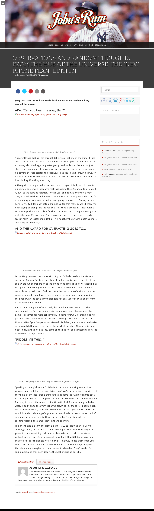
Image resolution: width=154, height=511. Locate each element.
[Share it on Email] (37, 92)
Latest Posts (46, 462)
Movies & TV (100, 45)
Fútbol (68, 45)
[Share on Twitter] (24, 92)
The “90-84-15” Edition (125, 169)
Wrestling (78, 45)
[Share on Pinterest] (31, 92)
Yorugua (107, 157)
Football (89, 45)
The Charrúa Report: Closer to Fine (124, 164)
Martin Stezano (109, 169)
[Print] (43, 92)
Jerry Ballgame (40, 75)
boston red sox (39, 492)
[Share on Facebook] (18, 92)
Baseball (59, 45)
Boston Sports (50, 492)
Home (50, 45)
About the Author (27, 462)
